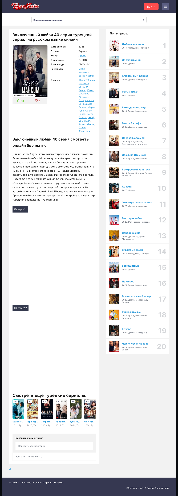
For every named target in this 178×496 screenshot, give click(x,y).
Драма (82, 55)
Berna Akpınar (86, 75)
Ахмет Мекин (86, 124)
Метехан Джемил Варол (84, 87)
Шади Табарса (87, 80)
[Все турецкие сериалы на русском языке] (24, 6)
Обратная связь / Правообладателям (147, 488)
